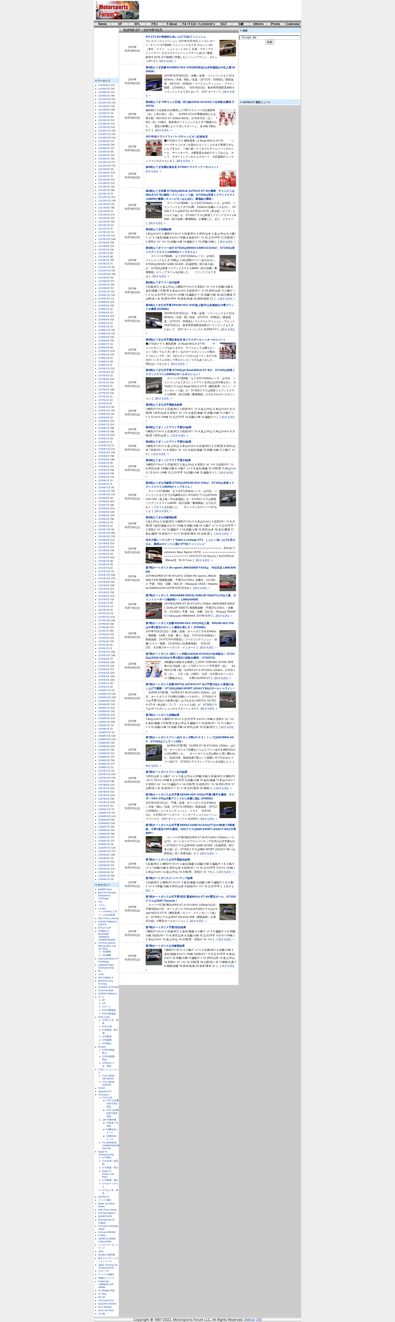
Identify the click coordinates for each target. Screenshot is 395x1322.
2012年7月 (103, 588)
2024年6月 (104, 148)
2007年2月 (104, 805)
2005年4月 (104, 872)
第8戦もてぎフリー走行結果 (163, 282)
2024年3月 (104, 158)
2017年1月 (103, 403)
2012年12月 (104, 571)
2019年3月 (103, 323)
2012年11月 (104, 574)
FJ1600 (102, 1235)
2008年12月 (104, 732)
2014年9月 (103, 497)
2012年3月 (103, 602)
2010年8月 (103, 662)
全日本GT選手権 (106, 1254)
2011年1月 (103, 648)
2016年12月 (104, 407)
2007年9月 (104, 781)
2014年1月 (103, 525)
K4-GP (101, 1297)
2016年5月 (103, 428)
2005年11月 (104, 847)
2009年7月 (104, 707)
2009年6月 (104, 711)
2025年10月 (104, 102)
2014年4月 (103, 515)
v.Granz (102, 908)
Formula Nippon (106, 1213)
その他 (101, 1313)
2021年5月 (103, 253)
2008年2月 (104, 767)
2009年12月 (104, 690)
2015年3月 (103, 477)
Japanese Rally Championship (106, 966)
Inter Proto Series (107, 1209)
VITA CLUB (103, 1017)
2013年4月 (103, 557)
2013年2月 (103, 564)
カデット (106, 1006)
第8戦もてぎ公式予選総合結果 (164, 404)
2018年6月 (103, 347)
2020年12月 (104, 267)
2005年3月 (104, 875)
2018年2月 (103, 361)
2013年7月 (103, 546)
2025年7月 (104, 113)
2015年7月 (103, 463)
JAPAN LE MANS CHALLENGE (107, 1240)
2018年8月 (103, 340)
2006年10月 (104, 816)
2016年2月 (103, 438)
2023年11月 (104, 162)
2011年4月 (103, 641)
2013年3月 (103, 560)
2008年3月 (104, 763)
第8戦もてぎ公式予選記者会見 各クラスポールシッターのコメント (186, 339)
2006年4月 (104, 837)
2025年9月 (104, 106)
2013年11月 (104, 532)
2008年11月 (104, 735)
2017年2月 (103, 400)
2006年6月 (104, 830)
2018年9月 (103, 337)
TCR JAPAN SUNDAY (108, 1083)
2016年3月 (103, 435)
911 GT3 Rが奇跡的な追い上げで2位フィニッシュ (176, 36)
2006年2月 (104, 844)
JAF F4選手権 (109, 1119)
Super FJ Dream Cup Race (108, 1174)
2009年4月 (104, 718)
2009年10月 (104, 697)
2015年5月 (103, 470)
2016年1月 (103, 442)
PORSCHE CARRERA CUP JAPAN (106, 1284)
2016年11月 (104, 410)
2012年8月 (103, 585)
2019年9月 (103, 302)
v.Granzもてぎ (109, 911)
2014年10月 (104, 494)
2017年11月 (104, 368)
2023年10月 (104, 165)
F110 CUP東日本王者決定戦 (112, 1103)
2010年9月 (103, 658)
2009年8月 (104, 704)
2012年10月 (104, 578)
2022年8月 (104, 207)
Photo (275, 24)
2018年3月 (103, 358)
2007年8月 (104, 784)
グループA (103, 1271)
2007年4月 (104, 798)
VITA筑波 (107, 1036)
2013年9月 (103, 539)
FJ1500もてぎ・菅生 (108, 1064)
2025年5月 (104, 120)
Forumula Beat (105, 990)
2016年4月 (103, 431)
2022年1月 (103, 228)
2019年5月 (103, 316)
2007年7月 (103, 788)
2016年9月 (103, 417)
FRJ (154, 24)
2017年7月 (103, 382)
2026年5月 (104, 88)
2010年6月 (103, 669)
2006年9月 (104, 819)
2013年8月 (103, 543)
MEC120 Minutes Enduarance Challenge (107, 895)
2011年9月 (103, 623)
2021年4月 (103, 256)
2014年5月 (103, 511)
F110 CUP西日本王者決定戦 (112, 1113)
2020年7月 (104, 284)
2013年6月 (103, 550)
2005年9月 (104, 854)
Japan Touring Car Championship (107, 1266)
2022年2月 (104, 225)
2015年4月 (103, 473)
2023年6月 (104, 179)
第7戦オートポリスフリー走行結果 (166, 771)
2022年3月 (104, 221)
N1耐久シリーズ (106, 1278)
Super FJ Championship (106, 1153)
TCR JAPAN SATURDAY (108, 1077)
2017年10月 (104, 372)
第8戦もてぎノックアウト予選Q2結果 (168, 441)
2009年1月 (103, 728)
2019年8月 (103, 305)
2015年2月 (103, 480)
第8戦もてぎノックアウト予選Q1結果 (168, 460)
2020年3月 (104, 291)
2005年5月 (104, 868)
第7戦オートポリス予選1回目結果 (166, 927)
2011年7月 (103, 630)
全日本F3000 (105, 1216)
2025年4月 (104, 123)
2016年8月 (103, 421)
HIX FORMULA (105, 977)
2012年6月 (103, 592)
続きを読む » (168, 61)
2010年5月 (103, 672)
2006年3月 (104, 840)
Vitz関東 (106, 955)
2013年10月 (104, 536)
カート (101, 996)
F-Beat (172, 24)
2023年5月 (104, 183)
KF (103, 1000)
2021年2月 (103, 263)
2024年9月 (104, 141)
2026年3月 (104, 95)
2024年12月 (104, 130)
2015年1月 (103, 484)
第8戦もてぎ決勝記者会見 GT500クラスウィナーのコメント (182, 167)
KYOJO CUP (104, 927)
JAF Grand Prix (106, 1300)
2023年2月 (104, 193)
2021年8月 (103, 246)
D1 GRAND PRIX (106, 1290)
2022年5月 (104, 214)
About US (252, 1319)
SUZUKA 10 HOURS (108, 987)
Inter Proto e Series (108, 918)
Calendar (293, 24)
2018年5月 (103, 351)
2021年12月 (104, 232)
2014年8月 (103, 501)
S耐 (241, 24)
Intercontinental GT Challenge (108, 960)
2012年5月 (103, 595)
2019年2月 (103, 326)
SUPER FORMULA (107, 993)
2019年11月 (104, 295)
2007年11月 (104, 774)
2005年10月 (104, 851)
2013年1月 (103, 567)
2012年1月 (103, 609)
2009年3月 (104, 721)
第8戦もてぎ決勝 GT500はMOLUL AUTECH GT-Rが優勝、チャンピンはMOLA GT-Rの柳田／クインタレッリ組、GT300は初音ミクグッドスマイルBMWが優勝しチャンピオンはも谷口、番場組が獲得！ (190, 194)
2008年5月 (104, 756)
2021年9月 (103, 242)
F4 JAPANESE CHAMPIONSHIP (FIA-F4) (111, 1145)
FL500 (101, 1088)
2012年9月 (103, 581)
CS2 (100, 901)
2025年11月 (104, 99)
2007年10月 (104, 777)
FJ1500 (102, 1046)
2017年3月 (103, 396)
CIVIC (101, 974)
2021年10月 (104, 239)
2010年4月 (103, 676)
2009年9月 (104, 700)
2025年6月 (104, 116)
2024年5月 (104, 151)
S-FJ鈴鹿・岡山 (110, 1180)
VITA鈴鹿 (107, 1039)
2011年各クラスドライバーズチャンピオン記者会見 (177, 136)
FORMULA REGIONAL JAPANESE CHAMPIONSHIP (106, 935)
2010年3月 (103, 679)
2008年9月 (104, 742)
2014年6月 (103, 508)
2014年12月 (104, 487)
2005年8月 (104, 858)
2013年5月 (103, 553)
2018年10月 (104, 333)
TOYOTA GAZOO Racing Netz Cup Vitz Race (107, 946)
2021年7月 (103, 249)
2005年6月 (104, 865)
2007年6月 (104, 791)
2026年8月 (104, 85)
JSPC (101, 1251)
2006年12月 (104, 809)
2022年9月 (104, 204)
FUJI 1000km (105, 1307)
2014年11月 (104, 491)
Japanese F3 (105, 1091)
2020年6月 (104, 288)
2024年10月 (104, 137)
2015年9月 (103, 456)
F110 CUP (107, 1097)
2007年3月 (104, 802)
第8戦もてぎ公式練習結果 (161, 517)
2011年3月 (103, 644)
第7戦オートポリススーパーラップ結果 (169, 878)
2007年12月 (104, 770)
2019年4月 (103, 319)
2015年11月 (104, 449)
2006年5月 (104, 833)
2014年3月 (103, 518)
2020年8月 (104, 281)
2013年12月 (104, 529)
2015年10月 (104, 452)
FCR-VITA (107, 1026)
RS (99, 971)
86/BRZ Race (105, 889)
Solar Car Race (106, 1310)
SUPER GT (103, 1196)
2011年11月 (104, 616)
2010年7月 (103, 665)
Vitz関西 (106, 951)
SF (120, 24)
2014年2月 (103, 522)
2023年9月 (104, 169)
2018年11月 (104, 330)
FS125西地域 (109, 1013)
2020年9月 (104, 277)
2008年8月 (104, 746)
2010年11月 (104, 651)
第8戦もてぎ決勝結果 (159, 229)
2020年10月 (104, 274)
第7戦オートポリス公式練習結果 (165, 945)
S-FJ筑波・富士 (110, 1167)
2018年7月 (103, 344)
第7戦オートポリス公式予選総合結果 (168, 859)
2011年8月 (103, 627)
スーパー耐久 (105, 1200)
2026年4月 (104, 92)
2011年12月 (104, 613)
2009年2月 (104, 725)
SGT (223, 24)
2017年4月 (103, 393)
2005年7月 (104, 861)
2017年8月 (103, 379)
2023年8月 (104, 172)
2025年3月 (104, 127)
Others (258, 24)
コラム (101, 904)
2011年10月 (104, 620)
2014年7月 (103, 504)
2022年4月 (104, 218)
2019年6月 (103, 312)
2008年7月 (104, 749)
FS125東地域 (109, 1010)
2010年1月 (103, 686)
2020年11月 (104, 270)
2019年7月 (103, 309)
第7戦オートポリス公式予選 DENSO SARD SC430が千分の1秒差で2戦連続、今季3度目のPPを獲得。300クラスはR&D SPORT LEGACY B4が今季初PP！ (191, 829)
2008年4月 (104, 760)
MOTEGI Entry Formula (105, 982)
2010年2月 (103, 683)
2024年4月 (104, 155)
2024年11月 (104, 134)
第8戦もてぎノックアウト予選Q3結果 (169, 427)
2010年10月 (104, 655)
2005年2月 (104, 879)
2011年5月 (103, 637)
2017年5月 (103, 389)
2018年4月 (103, 354)
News (102, 24)
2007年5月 (104, 795)
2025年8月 (104, 109)
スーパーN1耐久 (106, 1274)
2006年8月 (104, 823)
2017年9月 (103, 375)
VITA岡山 (107, 1043)
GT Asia (102, 1293)
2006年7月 (104, 826)
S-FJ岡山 (107, 1157)
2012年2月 (103, 606)
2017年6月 (103, 386)
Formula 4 (103, 1094)
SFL (137, 24)
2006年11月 (104, 812)
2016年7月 (103, 424)
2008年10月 (104, 739)
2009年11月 (104, 693)
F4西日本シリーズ (112, 1138)
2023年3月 (104, 190)
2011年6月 (103, 634)
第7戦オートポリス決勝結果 (162, 714)
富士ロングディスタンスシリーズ (108, 1260)
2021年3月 (103, 260)
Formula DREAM (106, 1232)
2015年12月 (104, 445)
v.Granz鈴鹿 (108, 914)
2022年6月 (104, 211)
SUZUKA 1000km (107, 1303)
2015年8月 (103, 459)
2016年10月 (104, 414)
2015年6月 (103, 466)
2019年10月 (104, 298)
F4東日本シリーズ (112, 1131)
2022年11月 (104, 197)
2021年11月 (104, 235)
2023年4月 (104, 186)
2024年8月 (104, 144)
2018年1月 (103, 365)
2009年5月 (104, 714)
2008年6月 (104, 753)
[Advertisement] (217, 10)
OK (103, 1003)
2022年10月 (104, 200)
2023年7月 (104, 176)
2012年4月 (103, 599)
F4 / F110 (189, 24)
